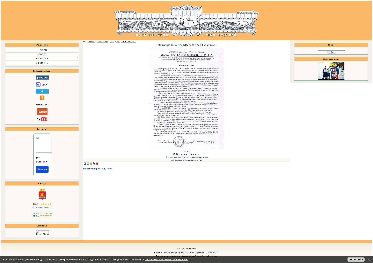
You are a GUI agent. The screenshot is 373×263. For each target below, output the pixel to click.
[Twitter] (87, 164)
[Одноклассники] (91, 164)
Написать (42, 169)
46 (198, 45)
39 (178, 45)
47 (201, 45)
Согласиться (356, 259)
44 (193, 45)
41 (184, 45)
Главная (91, 41)
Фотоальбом (102, 41)
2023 (112, 41)
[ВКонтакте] (84, 164)
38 (176, 45)
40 (181, 45)
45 (195, 45)
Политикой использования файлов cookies (166, 259)
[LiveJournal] (94, 164)
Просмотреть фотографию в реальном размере (187, 157)
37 (173, 45)
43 (190, 45)
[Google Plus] (97, 164)
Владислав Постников (126, 41)
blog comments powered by (97, 169)
